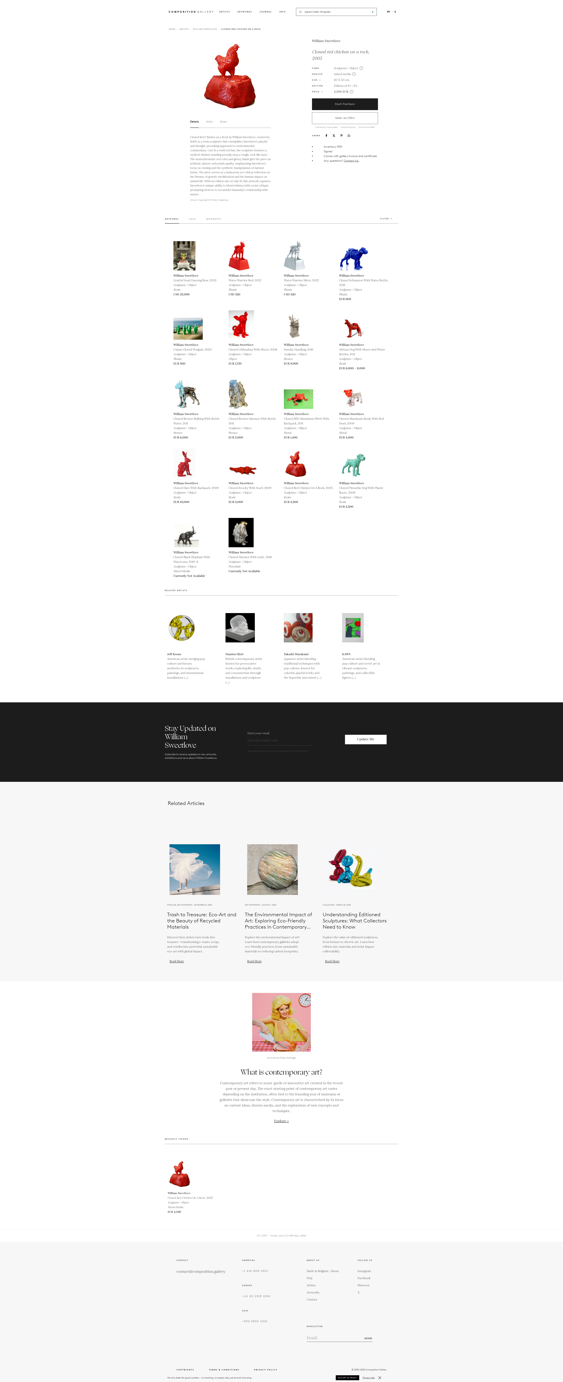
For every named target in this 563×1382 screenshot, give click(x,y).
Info (282, 12)
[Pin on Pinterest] (341, 135)
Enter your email (258, 733)
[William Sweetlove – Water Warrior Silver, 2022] (298, 255)
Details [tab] (194, 121)
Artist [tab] (209, 121)
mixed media (342, 74)
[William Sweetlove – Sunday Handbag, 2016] (298, 325)
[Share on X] (333, 135)
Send (368, 1338)
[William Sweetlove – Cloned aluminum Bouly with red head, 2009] (353, 394)
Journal (265, 12)
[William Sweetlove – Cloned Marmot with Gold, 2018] (243, 532)
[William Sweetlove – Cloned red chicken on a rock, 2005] (298, 463)
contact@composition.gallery (201, 1271)
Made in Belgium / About (323, 1271)
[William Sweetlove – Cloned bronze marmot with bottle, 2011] (243, 394)
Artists (224, 12)
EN (388, 11)
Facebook (364, 1278)
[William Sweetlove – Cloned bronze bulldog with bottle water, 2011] (188, 394)
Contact (312, 1300)
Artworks (244, 12)
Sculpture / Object (346, 68)
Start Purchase (345, 104)
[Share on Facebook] (326, 135)
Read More (176, 961)
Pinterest (364, 1285)
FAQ (309, 1278)
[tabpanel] (230, 168)
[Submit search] (373, 12)
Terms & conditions (224, 1370)
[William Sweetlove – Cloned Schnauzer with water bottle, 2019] (353, 255)
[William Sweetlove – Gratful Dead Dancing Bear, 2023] (188, 255)
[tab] (172, 221)
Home (172, 29)
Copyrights (185, 1370)
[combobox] (337, 12)
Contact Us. (351, 160)
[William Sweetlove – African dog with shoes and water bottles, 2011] (353, 325)
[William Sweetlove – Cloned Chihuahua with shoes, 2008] (243, 325)
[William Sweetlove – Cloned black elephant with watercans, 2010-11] (188, 532)
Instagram (364, 1271)
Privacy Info (369, 1377)
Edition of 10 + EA (345, 86)
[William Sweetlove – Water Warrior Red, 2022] (243, 255)
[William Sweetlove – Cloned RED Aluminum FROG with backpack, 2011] (298, 394)
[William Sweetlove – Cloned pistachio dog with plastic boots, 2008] (353, 463)
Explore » (281, 1121)
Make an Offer (345, 118)
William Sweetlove (205, 29)
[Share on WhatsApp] (349, 135)
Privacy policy (265, 1370)
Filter (384, 219)
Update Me (365, 739)
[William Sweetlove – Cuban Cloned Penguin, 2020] (188, 325)
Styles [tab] (223, 121)
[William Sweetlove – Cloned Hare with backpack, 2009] (188, 463)
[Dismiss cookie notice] (379, 1377)
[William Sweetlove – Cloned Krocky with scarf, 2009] (243, 463)
